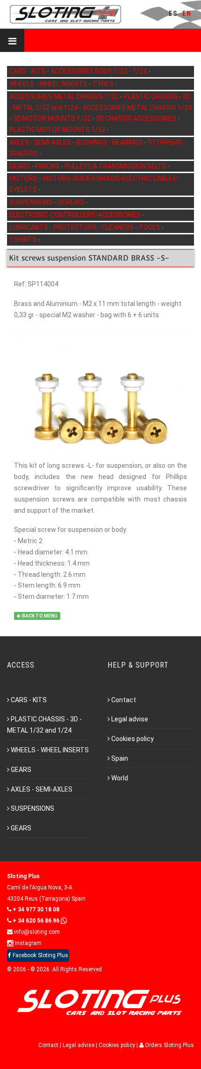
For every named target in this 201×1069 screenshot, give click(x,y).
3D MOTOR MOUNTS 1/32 (52, 118)
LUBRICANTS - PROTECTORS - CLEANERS (72, 227)
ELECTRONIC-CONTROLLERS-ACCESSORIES (75, 214)
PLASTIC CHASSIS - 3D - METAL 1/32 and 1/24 (44, 724)
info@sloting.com (36, 932)
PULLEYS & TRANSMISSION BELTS (116, 166)
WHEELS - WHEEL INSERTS (49, 83)
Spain (119, 758)
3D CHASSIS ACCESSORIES (137, 118)
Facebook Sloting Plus (39, 955)
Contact (123, 700)
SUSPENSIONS (31, 202)
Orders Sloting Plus (169, 1045)
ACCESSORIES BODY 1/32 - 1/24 (99, 71)
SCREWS (72, 202)
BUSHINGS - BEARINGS (110, 142)
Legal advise (129, 719)
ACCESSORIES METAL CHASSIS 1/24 (137, 107)
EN (187, 13)
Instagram (28, 943)
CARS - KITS (28, 71)
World (119, 778)
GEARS (20, 166)
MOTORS (24, 178)
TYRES (104, 83)
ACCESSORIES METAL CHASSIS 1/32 (64, 96)
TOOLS (150, 227)
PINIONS (48, 166)
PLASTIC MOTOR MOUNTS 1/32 (58, 129)
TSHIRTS (23, 239)
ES (173, 13)
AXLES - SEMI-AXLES (40, 142)
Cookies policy (132, 738)
